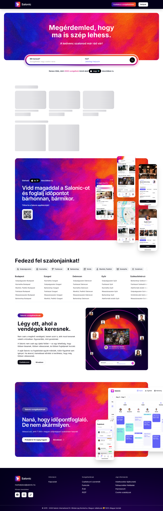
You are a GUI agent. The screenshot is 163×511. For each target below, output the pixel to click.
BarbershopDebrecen (81, 298)
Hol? (87, 59)
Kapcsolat (52, 482)
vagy (95, 71)
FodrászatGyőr (107, 284)
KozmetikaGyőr (107, 288)
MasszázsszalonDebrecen (83, 295)
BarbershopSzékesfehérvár (141, 281)
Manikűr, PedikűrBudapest (25, 288)
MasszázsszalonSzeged (53, 295)
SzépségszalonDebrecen (82, 281)
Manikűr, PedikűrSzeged (53, 298)
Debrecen (77, 276)
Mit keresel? (35, 59)
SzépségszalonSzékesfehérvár (142, 291)
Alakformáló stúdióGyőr (110, 298)
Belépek (143, 4)
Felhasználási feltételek (125, 485)
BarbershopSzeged (51, 288)
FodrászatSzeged (51, 291)
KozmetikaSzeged (51, 281)
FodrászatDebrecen (80, 284)
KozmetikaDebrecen (80, 288)
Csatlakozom (24, 362)
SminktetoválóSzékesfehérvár (142, 295)
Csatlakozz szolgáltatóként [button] (123, 4)
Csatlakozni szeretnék (91, 482)
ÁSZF (84, 492)
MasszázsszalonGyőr (110, 291)
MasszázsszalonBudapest (25, 295)
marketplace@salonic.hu (25, 485)
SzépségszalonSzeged (52, 284)
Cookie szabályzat (123, 492)
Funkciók (85, 485)
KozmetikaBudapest (22, 284)
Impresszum (120, 489)
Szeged (47, 276)
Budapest (19, 276)
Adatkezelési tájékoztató (125, 482)
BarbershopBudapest (23, 298)
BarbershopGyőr (108, 295)
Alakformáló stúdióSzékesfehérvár (143, 288)
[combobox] (51, 61)
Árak (84, 489)
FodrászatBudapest (22, 291)
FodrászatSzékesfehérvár (140, 284)
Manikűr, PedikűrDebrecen (83, 291)
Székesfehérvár (138, 276)
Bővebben (39, 362)
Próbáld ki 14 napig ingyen (36, 440)
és (35, 180)
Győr (103, 276)
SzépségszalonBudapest (24, 281)
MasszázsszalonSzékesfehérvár (143, 298)
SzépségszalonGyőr (109, 281)
